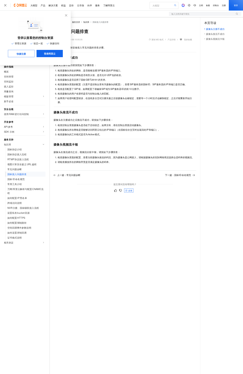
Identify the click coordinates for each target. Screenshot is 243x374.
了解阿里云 (109, 5)
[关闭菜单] (5, 5)
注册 (224, 5)
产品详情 (172, 39)
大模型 (33, 5)
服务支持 (76, 21)
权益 (63, 5)
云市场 (80, 5)
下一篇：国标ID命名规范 (178, 175)
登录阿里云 (50, 53)
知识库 (86, 21)
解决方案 (53, 5)
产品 (43, 5)
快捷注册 (21, 53)
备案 (208, 5)
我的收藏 (188, 39)
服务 (97, 5)
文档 (201, 5)
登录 (236, 5)
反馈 (130, 190)
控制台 (216, 5)
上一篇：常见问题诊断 (68, 175)
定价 (71, 5)
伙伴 (89, 5)
